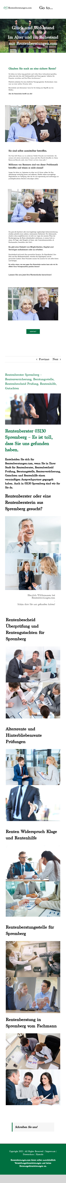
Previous (44, 359)
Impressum (50, 1151)
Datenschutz (28, 1154)
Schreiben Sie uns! (26, 1127)
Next (55, 359)
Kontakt (39, 1154)
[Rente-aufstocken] (33, 285)
